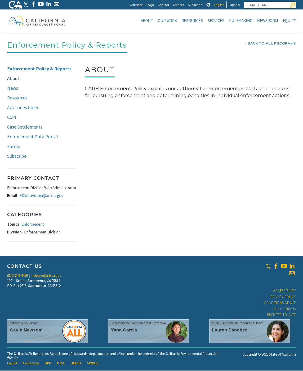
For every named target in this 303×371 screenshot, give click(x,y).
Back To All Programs (272, 43)
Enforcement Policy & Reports (39, 69)
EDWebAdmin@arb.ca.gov (41, 195)
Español (234, 4)
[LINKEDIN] (49, 4)
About (147, 20)
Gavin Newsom (26, 329)
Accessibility (284, 290)
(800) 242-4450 (17, 275)
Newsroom (267, 20)
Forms (13, 146)
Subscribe (195, 4)
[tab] (208, 4)
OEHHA (76, 363)
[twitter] (268, 266)
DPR (48, 363)
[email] (292, 273)
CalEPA (12, 363)
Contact (163, 4)
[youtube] (284, 266)
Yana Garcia (124, 329)
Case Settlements (24, 127)
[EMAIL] (56, 4)
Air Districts (285, 309)
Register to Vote (281, 315)
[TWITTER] (25, 4)
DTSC (61, 363)
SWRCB (92, 363)
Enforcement (33, 224)
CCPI (11, 117)
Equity (289, 20)
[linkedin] (292, 266)
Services (216, 20)
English (219, 4)
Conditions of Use (280, 302)
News (12, 88)
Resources (192, 20)
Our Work (167, 20)
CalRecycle (31, 363)
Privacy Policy (283, 297)
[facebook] (276, 266)
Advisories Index (23, 107)
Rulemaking (240, 20)
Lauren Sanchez (229, 329)
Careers (178, 4)
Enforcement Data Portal (32, 136)
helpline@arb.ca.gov (46, 275)
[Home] (36, 21)
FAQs (150, 4)
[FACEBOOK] (33, 4)
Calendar (136, 4)
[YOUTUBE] (41, 4)
